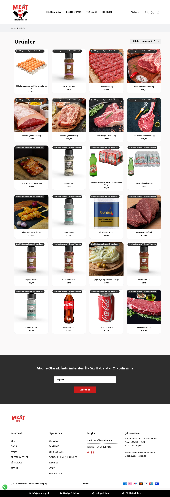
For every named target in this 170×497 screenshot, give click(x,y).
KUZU (14, 451)
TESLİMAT (91, 12)
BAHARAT (54, 441)
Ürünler (22, 28)
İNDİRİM (53, 462)
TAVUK (14, 468)
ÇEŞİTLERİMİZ (73, 12)
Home (13, 28)
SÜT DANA (16, 462)
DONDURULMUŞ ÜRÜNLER (63, 457)
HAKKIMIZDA (53, 12)
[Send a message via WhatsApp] (5, 487)
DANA (14, 446)
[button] (146, 12)
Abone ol (85, 389)
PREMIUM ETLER (20, 457)
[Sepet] (157, 12)
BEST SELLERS (56, 451)
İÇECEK (52, 468)
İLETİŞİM (107, 12)
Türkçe (134, 12)
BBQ (13, 441)
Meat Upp (22, 483)
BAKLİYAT (54, 446)
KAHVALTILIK (56, 473)
